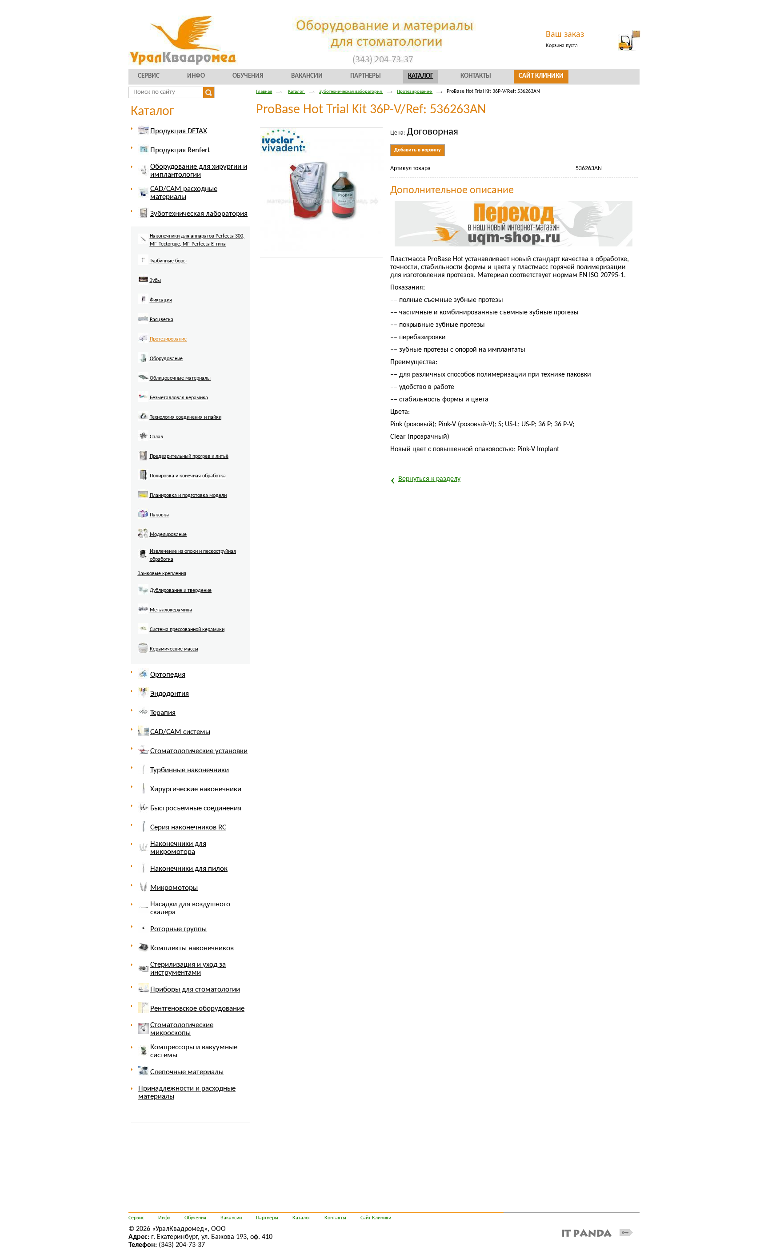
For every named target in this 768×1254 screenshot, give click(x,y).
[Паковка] (154, 520)
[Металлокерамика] (165, 615)
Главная (264, 91)
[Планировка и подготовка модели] (183, 501)
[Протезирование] (163, 344)
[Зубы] (150, 286)
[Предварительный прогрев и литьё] (184, 461)
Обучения (195, 1218)
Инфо (164, 1218)
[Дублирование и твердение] (175, 596)
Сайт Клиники (375, 1218)
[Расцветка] (156, 325)
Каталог (420, 76)
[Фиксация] (155, 305)
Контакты (335, 1218)
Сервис (136, 1218)
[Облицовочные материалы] (175, 383)
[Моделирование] (163, 540)
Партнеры (267, 1218)
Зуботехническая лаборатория (351, 91)
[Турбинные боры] (163, 266)
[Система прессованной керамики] (182, 635)
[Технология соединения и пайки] (180, 422)
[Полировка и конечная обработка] (182, 481)
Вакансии (231, 1218)
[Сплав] (151, 442)
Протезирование (414, 91)
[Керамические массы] (169, 654)
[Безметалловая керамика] (173, 403)
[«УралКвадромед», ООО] (384, 41)
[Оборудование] (161, 364)
